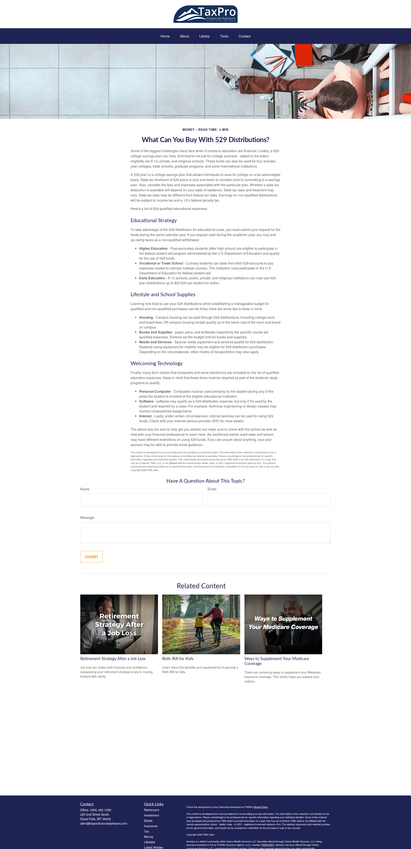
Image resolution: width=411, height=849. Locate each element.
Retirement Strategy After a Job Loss (113, 659)
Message (87, 517)
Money (148, 836)
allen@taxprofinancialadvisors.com (103, 823)
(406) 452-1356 (100, 810)
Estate (148, 820)
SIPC (271, 844)
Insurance (151, 826)
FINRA (264, 844)
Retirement (151, 810)
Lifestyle (149, 842)
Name (84, 488)
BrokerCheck (261, 807)
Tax (146, 831)
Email (212, 488)
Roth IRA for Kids (178, 659)
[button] (165, 36)
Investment (151, 815)
